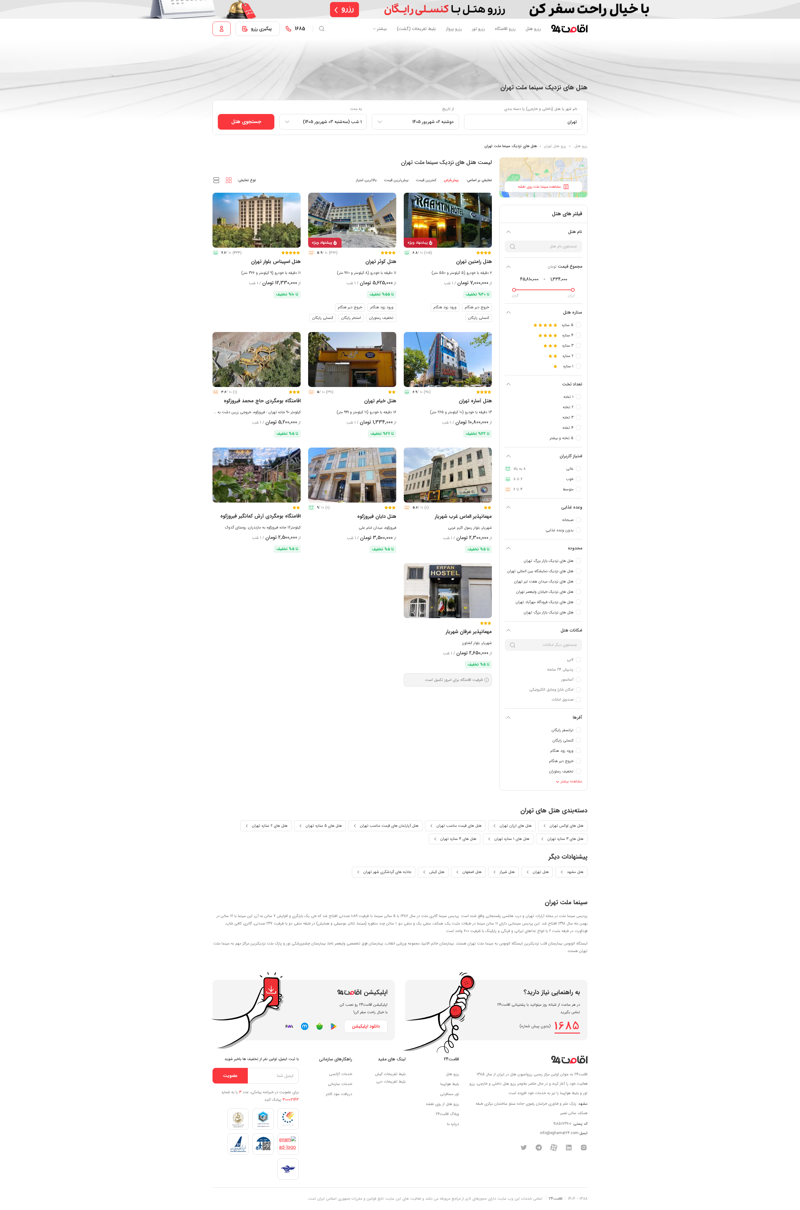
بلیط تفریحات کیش (390, 1074)
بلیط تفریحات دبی (391, 1081)
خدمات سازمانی (340, 1084)
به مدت (356, 109)
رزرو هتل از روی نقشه (442, 1104)
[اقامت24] (569, 1060)
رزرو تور (478, 28)
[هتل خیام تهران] (352, 359)
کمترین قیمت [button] (426, 180)
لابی (570, 659)
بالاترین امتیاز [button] (366, 180)
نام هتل (575, 231)
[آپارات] (554, 1147)
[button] (228, 180)
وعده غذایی (571, 507)
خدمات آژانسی (340, 1074)
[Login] (221, 29)
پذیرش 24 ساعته (560, 669)
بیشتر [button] (382, 28)
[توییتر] (524, 1147)
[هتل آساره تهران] (448, 359)
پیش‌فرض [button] (451, 180)
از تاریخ (448, 109)
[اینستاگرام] (584, 1147)
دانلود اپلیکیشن (366, 1026)
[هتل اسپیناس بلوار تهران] (256, 220)
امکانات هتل (571, 630)
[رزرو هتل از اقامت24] (569, 28)
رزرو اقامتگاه (505, 28)
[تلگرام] (538, 1147)
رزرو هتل (533, 28)
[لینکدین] (568, 1147)
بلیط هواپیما (449, 1084)
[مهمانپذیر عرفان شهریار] (448, 590)
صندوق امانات (562, 699)
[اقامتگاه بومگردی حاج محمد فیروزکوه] (256, 359)
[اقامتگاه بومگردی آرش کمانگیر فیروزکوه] (256, 475)
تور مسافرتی (449, 1094)
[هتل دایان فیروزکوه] (352, 475)
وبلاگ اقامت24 (447, 1114)
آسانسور (567, 679)
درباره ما (453, 1124)
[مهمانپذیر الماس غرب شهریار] (448, 475)
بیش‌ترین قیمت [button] (396, 180)
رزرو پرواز (454, 28)
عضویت (230, 1075)
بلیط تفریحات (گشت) (416, 28)
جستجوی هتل (246, 122)
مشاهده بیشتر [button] (570, 781)
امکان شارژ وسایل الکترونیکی (551, 689)
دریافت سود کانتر (339, 1094)
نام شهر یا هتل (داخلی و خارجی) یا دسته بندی (540, 109)
